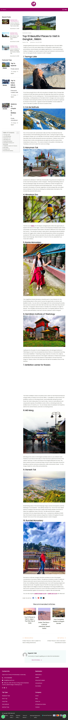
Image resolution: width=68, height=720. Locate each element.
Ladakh (37, 677)
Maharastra (38, 674)
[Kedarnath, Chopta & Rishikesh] (6, 104)
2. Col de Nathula (7, 136)
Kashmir (17, 69)
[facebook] (33, 598)
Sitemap (32, 715)
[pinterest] (38, 598)
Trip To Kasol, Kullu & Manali (13, 84)
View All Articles (36, 660)
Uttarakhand (14, 120)
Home (36, 696)
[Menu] (63, 9)
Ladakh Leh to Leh (52, 593)
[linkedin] (41, 598)
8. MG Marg (5, 147)
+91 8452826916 (8, 678)
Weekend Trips (6, 696)
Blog (36, 698)
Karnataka (38, 686)
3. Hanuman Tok (6, 138)
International (5, 704)
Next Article (61, 638)
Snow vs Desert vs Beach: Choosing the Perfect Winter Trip (15, 51)
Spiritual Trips (5, 707)
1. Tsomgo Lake (6, 134)
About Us (37, 701)
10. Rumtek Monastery (8, 150)
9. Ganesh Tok (6, 149)
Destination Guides (27, 33)
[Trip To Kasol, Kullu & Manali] (6, 80)
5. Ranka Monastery (7, 141)
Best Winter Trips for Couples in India (14, 37)
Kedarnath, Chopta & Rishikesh (14, 109)
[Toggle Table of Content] (17, 133)
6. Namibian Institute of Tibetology (8, 143)
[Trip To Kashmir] (6, 63)
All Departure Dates (40, 704)
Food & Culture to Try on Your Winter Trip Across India (15, 24)
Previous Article (29, 638)
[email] (43, 598)
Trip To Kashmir (13, 65)
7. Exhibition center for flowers (10, 146)
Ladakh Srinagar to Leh (40, 593)
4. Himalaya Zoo (7, 139)
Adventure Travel (13, 19)
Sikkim (32, 226)
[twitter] (36, 598)
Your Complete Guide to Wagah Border (58, 621)
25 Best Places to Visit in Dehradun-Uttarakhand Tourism (56, 641)
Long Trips (4, 701)
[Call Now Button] (3, 716)
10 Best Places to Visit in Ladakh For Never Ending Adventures (32, 641)
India (13, 69)
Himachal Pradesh (40, 680)
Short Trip (4, 698)
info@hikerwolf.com (9, 680)
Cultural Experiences (14, 21)
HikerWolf (12, 713)
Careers (37, 707)
